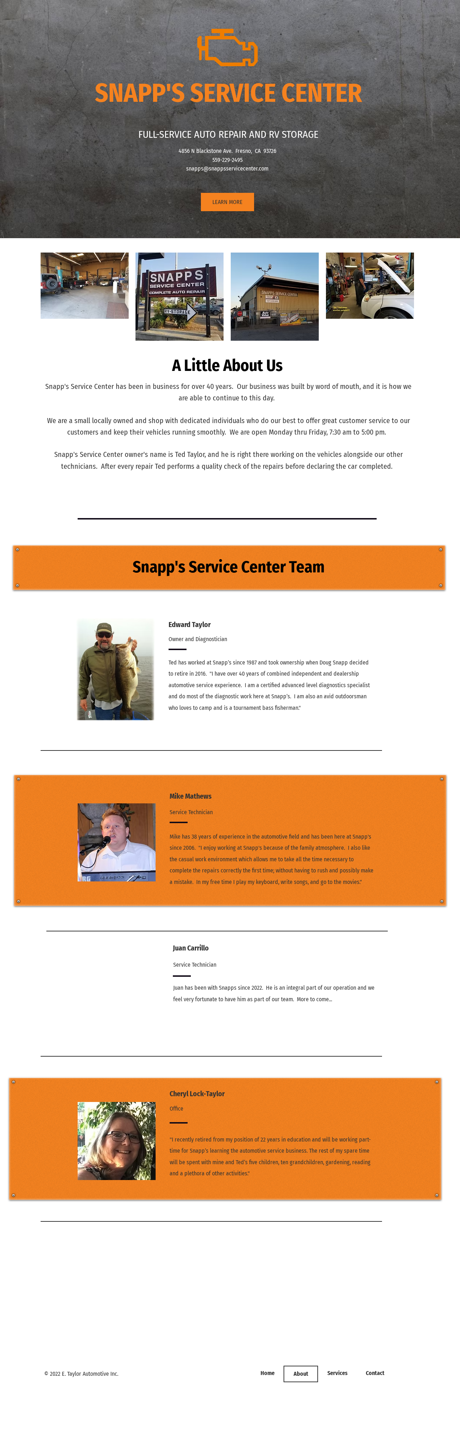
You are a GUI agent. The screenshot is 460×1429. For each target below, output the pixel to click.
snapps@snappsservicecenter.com (227, 168)
